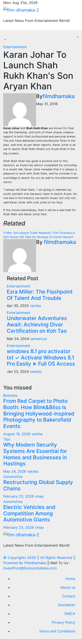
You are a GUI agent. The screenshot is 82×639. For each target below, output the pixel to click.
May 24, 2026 (15, 471)
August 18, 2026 (17, 434)
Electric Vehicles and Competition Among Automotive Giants (29, 513)
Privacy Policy (63, 622)
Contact (68, 596)
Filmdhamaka (35, 563)
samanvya (38, 338)
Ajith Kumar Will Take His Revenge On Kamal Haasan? (38, 237)
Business (10, 395)
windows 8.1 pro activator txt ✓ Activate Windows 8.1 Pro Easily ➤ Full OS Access (41, 357)
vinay (39, 496)
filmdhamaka (59, 96)
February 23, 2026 (19, 496)
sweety (36, 371)
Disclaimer (66, 605)
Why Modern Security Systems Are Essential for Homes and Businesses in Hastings (35, 454)
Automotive (13, 476)
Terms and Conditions (57, 631)
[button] (4, 40)
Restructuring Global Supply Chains (38, 485)
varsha (35, 305)
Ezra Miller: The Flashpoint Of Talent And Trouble (40, 295)
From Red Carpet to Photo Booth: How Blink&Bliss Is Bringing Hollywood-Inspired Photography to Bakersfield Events (38, 413)
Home (70, 578)
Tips (6, 439)
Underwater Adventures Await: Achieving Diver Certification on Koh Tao (37, 324)
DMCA (70, 613)
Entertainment (15, 47)
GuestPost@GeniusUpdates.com (30, 568)
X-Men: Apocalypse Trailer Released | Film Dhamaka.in (39, 232)
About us (67, 587)
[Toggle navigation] (6, 36)
